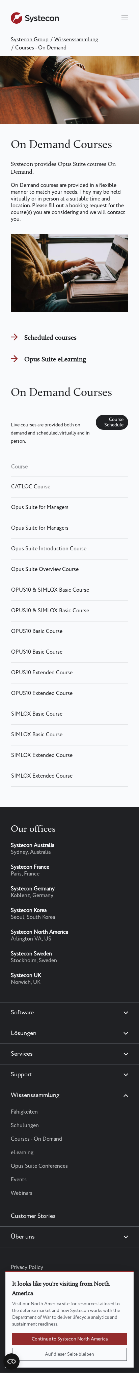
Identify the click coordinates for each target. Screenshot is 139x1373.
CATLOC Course (30, 487)
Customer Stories (33, 1216)
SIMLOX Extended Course (42, 755)
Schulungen (25, 1125)
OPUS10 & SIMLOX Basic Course (50, 590)
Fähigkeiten (24, 1112)
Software (22, 1012)
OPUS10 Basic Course (36, 631)
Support (21, 1074)
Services (22, 1054)
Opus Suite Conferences (39, 1166)
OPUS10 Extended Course (42, 673)
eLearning (22, 1153)
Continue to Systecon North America (70, 1339)
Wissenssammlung (76, 40)
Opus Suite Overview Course (45, 569)
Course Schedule (113, 422)
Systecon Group (30, 40)
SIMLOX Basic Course (36, 714)
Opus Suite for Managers (39, 507)
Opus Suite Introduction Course (48, 549)
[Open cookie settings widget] (11, 1361)
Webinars (21, 1193)
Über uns (23, 1236)
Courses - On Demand (36, 1139)
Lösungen (23, 1033)
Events (19, 1180)
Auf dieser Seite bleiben (69, 1354)
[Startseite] (35, 22)
